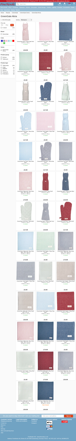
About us (3, 425)
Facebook (34, 421)
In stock (8, 27)
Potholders (8, 73)
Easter (72, 7)
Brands (18, 10)
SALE (10, 7)
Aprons (8, 70)
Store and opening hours (7, 430)
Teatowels (8, 72)
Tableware (22, 7)
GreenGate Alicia (8, 50)
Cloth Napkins (8, 68)
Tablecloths (8, 65)
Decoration (34, 7)
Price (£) (3, 23)
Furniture (59, 7)
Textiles (49, 7)
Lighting (54, 7)
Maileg (13, 10)
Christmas (15, 7)
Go (12, 25)
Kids (2, 10)
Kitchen (28, 7)
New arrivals (4, 7)
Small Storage (42, 7)
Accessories (66, 7)
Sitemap (3, 428)
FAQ (2, 427)
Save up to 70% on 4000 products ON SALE (58, 1)
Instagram (34, 423)
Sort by (18, 20)
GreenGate (7, 10)
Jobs (2, 432)
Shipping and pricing (6, 421)
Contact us (3, 423)
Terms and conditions (21, 421)
